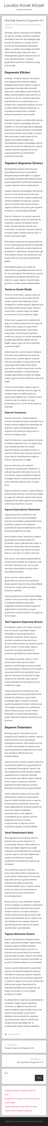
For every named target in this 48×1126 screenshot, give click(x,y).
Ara (6, 1073)
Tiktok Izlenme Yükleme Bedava (18, 1111)
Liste (7, 1094)
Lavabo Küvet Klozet (24, 5)
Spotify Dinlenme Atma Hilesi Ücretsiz (21, 1106)
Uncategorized (14, 1034)
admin (38, 25)
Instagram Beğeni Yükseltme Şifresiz (20, 1090)
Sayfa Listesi (10, 1103)
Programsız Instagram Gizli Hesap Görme (22, 1099)
